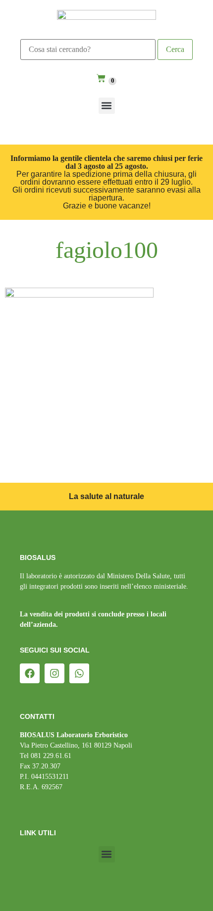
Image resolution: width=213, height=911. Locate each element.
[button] (107, 106)
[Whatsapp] (79, 673)
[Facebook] (30, 673)
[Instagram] (54, 673)
